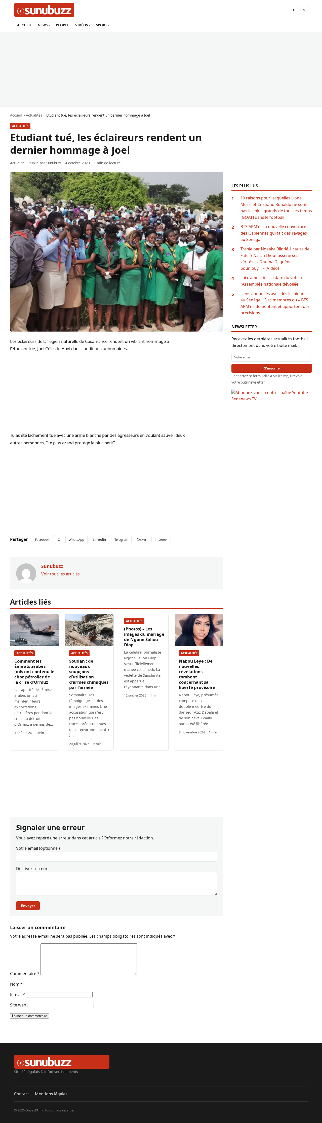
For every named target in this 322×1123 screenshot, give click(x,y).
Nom (16, 984)
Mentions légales (51, 1094)
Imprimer (161, 539)
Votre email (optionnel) (38, 848)
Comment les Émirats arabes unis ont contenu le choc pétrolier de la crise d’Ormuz (34, 671)
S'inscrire (272, 368)
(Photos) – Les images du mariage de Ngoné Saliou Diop (144, 637)
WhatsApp (76, 539)
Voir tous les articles (60, 574)
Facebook (42, 539)
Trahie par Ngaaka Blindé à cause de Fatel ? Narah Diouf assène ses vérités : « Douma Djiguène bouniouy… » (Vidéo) (274, 258)
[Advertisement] (161, 69)
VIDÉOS (81, 25)
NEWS (43, 25)
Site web (18, 1005)
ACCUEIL (24, 25)
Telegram (121, 539)
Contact (21, 1094)
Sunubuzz (53, 163)
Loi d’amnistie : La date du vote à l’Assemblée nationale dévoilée (271, 281)
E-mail (17, 994)
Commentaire (24, 973)
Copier (141, 539)
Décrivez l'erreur (32, 868)
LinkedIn (99, 539)
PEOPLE (62, 25)
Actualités (20, 126)
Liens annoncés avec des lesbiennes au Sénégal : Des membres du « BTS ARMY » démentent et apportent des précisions (275, 303)
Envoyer (28, 906)
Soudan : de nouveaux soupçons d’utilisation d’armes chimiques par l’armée (88, 674)
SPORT (101, 25)
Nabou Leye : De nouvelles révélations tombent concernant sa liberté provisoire (197, 674)
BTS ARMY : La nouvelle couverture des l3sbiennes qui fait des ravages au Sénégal (273, 233)
